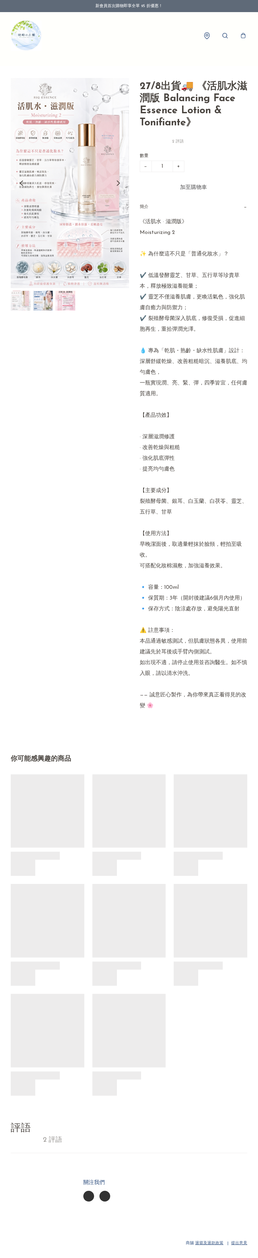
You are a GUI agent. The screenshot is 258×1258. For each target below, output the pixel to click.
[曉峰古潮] (26, 35)
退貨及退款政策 (209, 1243)
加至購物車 (193, 187)
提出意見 (239, 1243)
